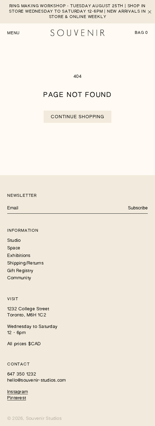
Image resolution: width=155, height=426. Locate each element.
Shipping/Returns (25, 263)
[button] (13, 32)
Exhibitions (19, 256)
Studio (14, 241)
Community (19, 278)
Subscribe (138, 208)
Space (13, 248)
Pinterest (16, 398)
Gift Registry (20, 271)
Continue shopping (77, 117)
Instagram (17, 392)
